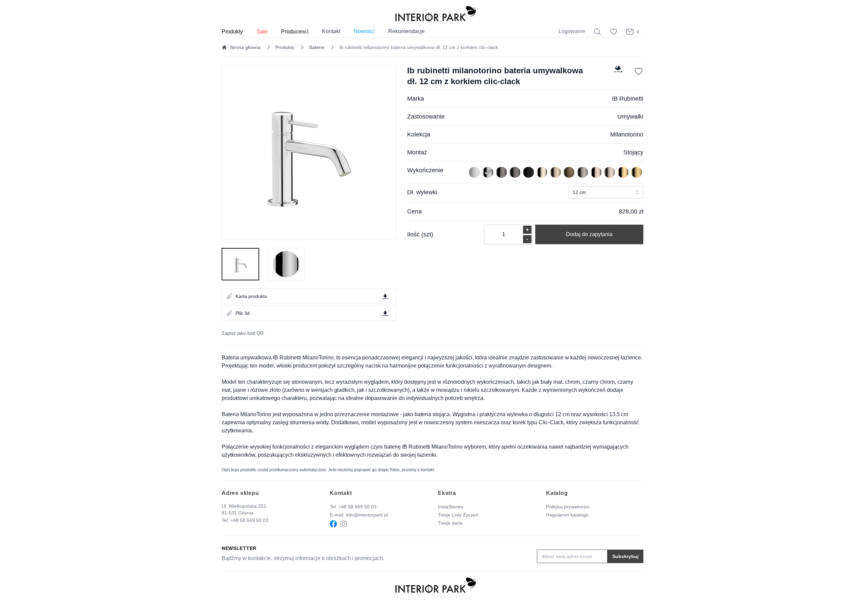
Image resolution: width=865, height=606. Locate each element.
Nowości (364, 31)
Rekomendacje (406, 31)
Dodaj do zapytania (589, 234)
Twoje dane (450, 523)
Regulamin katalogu (567, 514)
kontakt (427, 470)
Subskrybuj (625, 556)
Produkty (284, 47)
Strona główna (245, 47)
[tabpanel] (309, 152)
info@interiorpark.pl (367, 514)
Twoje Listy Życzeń (458, 514)
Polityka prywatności (567, 506)
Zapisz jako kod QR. (243, 333)
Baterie (316, 47)
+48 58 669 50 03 (249, 520)
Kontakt (331, 31)
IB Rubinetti (627, 98)
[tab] (240, 264)
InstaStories (450, 506)
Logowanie (572, 31)
